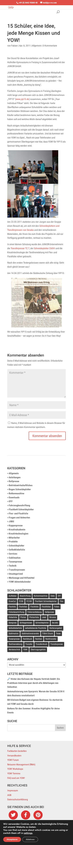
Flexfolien (23, 606)
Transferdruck (41, 644)
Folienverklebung (35, 612)
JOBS (11, 521)
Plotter (23, 617)
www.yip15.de (22, 99)
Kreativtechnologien (18, 533)
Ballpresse (14, 481)
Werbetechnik (14, 649)
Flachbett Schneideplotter (21, 509)
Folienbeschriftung (16, 612)
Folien (56, 606)
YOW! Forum (13, 760)
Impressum (12, 790)
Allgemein (36, 45)
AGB (9, 795)
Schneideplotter (16, 545)
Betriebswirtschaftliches (20, 485)
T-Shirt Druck (47, 633)
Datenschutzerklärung (17, 799)
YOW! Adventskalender (20, 581)
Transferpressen (17, 569)
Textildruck (27, 639)
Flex (61, 601)
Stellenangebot (55, 628)
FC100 (29, 601)
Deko (53, 596)
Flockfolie (34, 606)
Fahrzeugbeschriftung (19, 505)
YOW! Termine (13, 773)
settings (28, 833)
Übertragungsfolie (38, 649)
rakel (44, 617)
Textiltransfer (50, 639)
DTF (11, 501)
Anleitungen (15, 477)
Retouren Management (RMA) (21, 764)
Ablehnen (30, 839)
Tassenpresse (15, 561)
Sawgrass (12, 623)
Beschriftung (25, 596)
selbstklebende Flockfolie (35, 628)
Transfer (28, 644)
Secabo (55, 623)
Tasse (58, 633)
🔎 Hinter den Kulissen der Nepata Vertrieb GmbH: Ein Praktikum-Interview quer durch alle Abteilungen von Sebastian (33, 683)
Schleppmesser (26, 623)
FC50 (21, 601)
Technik (12, 565)
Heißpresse (49, 612)
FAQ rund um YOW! (16, 778)
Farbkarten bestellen (17, 751)
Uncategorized (16, 573)
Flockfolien (46, 606)
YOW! (25, 649)
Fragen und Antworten (19, 517)
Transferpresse (56, 644)
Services (13, 553)
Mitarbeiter (14, 537)
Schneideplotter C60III (44, 248)
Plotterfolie (34, 617)
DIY (59, 596)
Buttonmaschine (16, 493)
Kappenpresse (16, 525)
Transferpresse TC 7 (20, 248)
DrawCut (12, 601)
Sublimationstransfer (30, 633)
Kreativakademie (17, 529)
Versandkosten (14, 755)
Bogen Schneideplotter (20, 489)
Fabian (14, 45)
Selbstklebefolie (17, 549)
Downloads (14, 497)
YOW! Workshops (15, 769)
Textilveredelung (15, 644)
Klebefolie (13, 617)
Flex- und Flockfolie (18, 513)
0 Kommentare (50, 45)
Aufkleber (13, 596)
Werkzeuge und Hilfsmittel (21, 577)
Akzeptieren (12, 839)
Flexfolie (12, 606)
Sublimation (15, 557)
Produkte (13, 541)
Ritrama (52, 617)
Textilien (38, 639)
